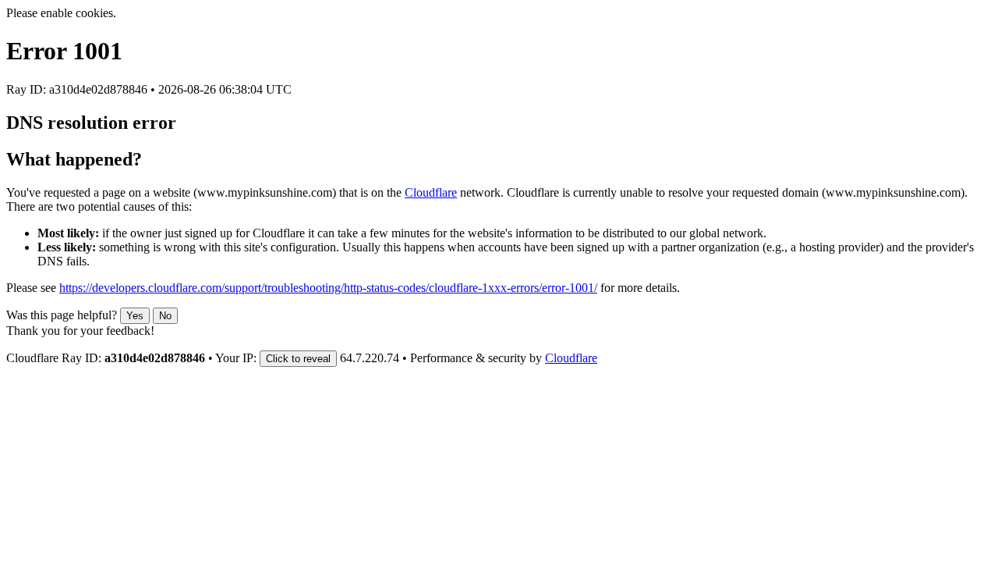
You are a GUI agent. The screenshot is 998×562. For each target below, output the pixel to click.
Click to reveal (298, 359)
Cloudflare (431, 192)
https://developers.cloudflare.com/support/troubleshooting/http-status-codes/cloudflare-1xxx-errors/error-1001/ (328, 287)
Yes (134, 316)
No (165, 316)
